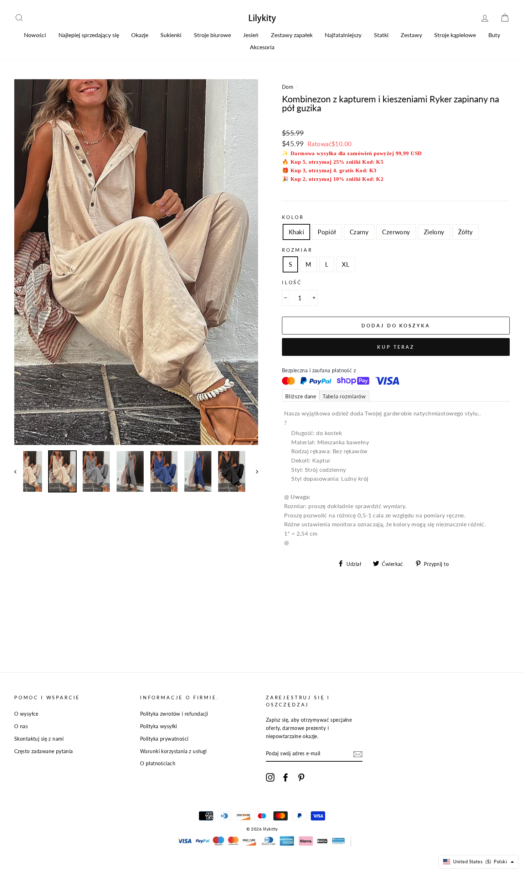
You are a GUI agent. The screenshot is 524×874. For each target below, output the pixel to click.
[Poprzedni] (18, 471)
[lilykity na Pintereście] (301, 776)
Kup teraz (396, 347)
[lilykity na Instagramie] (270, 776)
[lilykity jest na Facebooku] (285, 776)
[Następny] (253, 471)
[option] (136, 262)
